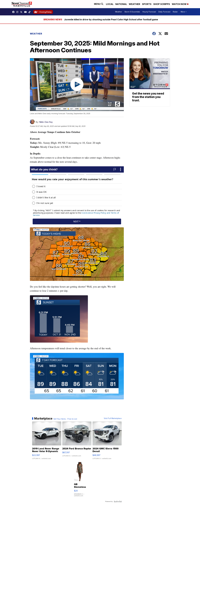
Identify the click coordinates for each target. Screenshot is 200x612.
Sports (146, 4)
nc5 (22, 12)
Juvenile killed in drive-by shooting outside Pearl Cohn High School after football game (111, 19)
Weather (134, 4)
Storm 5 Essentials (132, 11)
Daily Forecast (164, 11)
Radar (175, 11)
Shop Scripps (161, 4)
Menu (97, 4)
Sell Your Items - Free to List (65, 419)
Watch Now (179, 4)
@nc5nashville (30, 12)
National (121, 4)
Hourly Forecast (149, 11)
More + (184, 11)
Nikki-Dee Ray (46, 122)
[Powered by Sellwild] (118, 501)
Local (109, 4)
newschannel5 (14, 12)
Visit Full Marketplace (113, 418)
